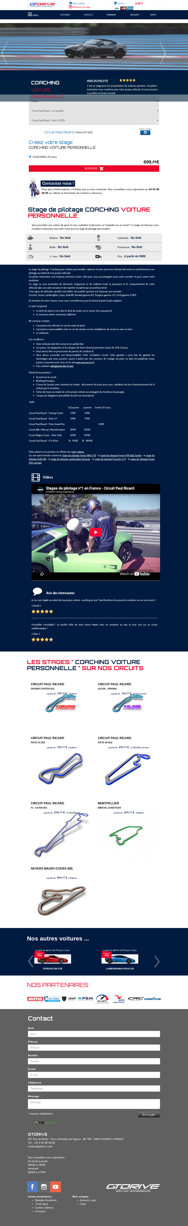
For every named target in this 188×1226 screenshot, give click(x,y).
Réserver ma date (81, 7)
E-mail (32, 1068)
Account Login (88, 1200)
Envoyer (149, 1114)
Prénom (32, 1041)
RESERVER (92, 168)
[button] (14, 46)
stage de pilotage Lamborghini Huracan (70, 459)
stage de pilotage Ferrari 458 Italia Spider (121, 455)
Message (33, 1096)
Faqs (83, 1203)
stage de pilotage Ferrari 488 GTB (79, 455)
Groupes (40, 1211)
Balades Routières (46, 1200)
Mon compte (78, 3)
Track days (41, 1203)
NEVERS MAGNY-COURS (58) (52, 868)
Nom (31, 1028)
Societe (32, 1055)
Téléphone (34, 1082)
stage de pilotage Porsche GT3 (110, 459)
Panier (121, 3)
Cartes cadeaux (44, 1207)
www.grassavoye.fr (85, 362)
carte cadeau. (77, 451)
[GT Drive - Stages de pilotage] (44, 4)
